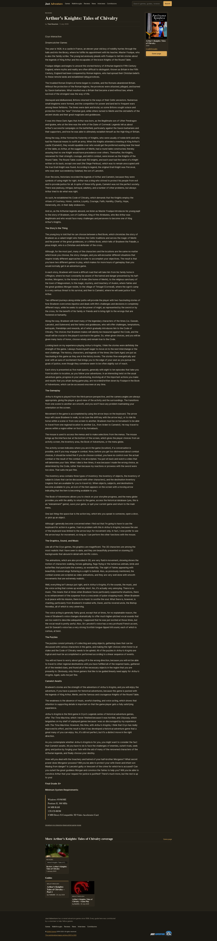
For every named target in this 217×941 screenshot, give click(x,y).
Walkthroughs (77, 4)
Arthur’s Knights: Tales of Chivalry (156, 41)
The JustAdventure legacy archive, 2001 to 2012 (60, 935)
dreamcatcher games (70, 825)
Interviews (101, 4)
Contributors (112, 4)
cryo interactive (57, 825)
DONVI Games (51, 931)
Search (167, 4)
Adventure (48, 825)
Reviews (87, 4)
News (94, 4)
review (79, 825)
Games (67, 4)
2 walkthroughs (151, 49)
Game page (156, 54)
